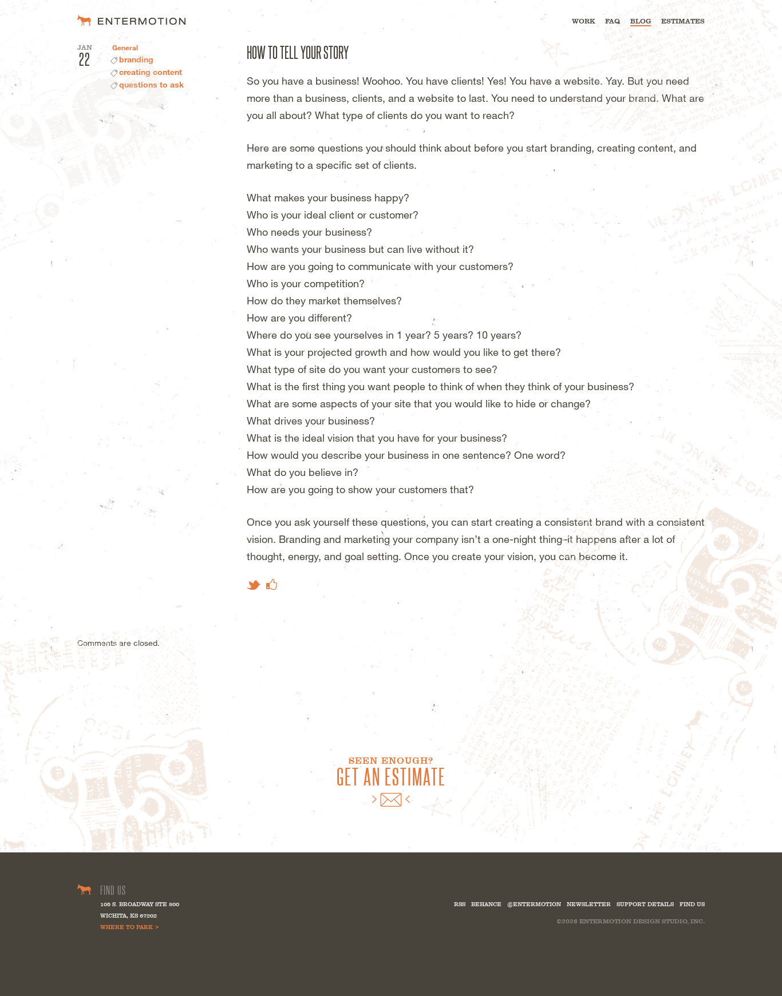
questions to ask (151, 84)
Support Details (645, 904)
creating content (150, 72)
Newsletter (589, 904)
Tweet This (253, 585)
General (125, 47)
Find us (692, 904)
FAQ (612, 21)
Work (583, 21)
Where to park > (129, 927)
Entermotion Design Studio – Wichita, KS (131, 20)
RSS (459, 904)
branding (136, 59)
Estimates (683, 21)
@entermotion (534, 904)
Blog (640, 21)
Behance (486, 904)
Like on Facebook (271, 584)
